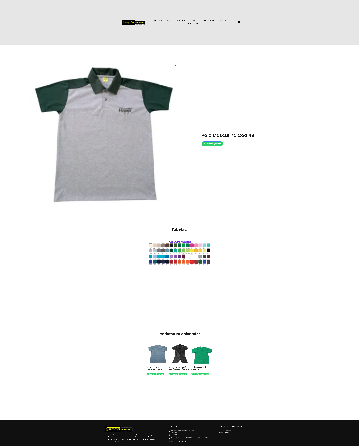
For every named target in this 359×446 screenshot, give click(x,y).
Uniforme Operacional (186, 21)
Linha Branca (192, 24)
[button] (212, 143)
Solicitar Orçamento (213, 144)
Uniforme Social (206, 21)
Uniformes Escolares (162, 21)
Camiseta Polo (224, 21)
